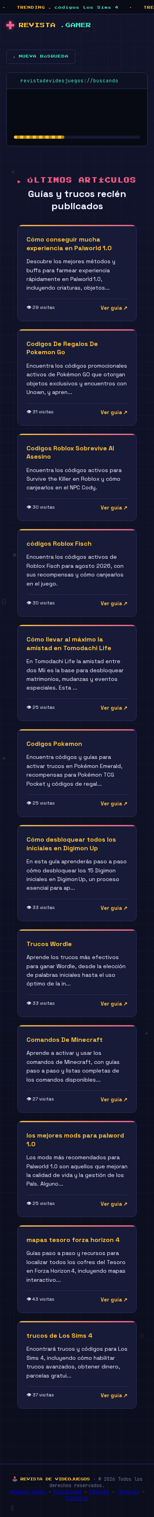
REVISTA (55, 25)
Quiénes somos (27, 1492)
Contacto (77, 1498)
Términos (128, 1492)
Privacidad (67, 1492)
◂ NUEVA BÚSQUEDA (41, 56)
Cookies (99, 1492)
